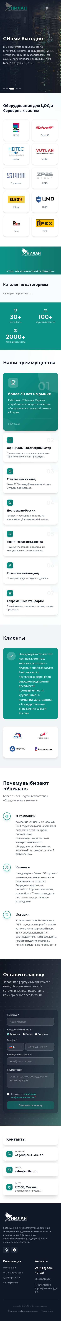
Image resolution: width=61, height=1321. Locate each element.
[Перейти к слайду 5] (20, 88)
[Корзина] (47, 8)
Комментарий (14, 1069)
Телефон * (12, 1040)
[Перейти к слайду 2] (7, 88)
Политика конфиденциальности (23, 1311)
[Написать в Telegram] (14, 1250)
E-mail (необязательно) (19, 1054)
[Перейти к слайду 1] (4, 88)
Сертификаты (10, 1282)
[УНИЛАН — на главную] (15, 1217)
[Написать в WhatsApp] (6, 1250)
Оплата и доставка (13, 1272)
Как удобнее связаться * (19, 1029)
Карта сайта (47, 1311)
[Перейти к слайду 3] (11, 89)
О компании (9, 1267)
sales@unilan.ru (42, 1278)
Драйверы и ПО (11, 1277)
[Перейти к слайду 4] (17, 88)
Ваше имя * (13, 1014)
